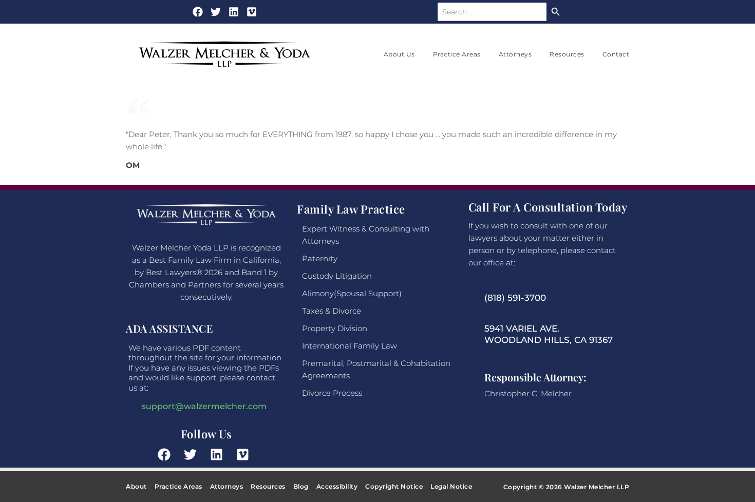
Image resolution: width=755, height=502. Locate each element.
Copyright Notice (394, 486)
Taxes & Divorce (331, 311)
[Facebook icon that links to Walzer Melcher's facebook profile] (197, 12)
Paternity (319, 258)
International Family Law (349, 346)
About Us (399, 54)
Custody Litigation (337, 276)
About (136, 486)
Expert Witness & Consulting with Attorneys (365, 235)
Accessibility (337, 486)
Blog (301, 486)
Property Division (334, 328)
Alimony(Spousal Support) (352, 293)
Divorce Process (332, 393)
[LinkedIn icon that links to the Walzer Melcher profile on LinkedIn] (233, 12)
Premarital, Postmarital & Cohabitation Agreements (376, 369)
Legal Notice (451, 486)
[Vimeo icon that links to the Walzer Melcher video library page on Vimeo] (245, 454)
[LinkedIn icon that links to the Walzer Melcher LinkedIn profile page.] (219, 454)
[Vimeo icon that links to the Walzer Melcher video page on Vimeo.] (251, 12)
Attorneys (515, 54)
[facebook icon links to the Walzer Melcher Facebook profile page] (167, 454)
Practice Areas (457, 54)
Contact (616, 54)
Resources (567, 54)
